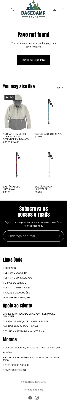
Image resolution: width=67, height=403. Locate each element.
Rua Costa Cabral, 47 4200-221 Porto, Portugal (32, 347)
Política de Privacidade (17, 277)
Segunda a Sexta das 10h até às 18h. (25, 331)
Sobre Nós (9, 268)
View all (60, 87)
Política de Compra (15, 272)
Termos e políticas (33, 389)
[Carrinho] (62, 9)
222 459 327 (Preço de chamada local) (26, 321)
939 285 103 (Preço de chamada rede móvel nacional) (29, 315)
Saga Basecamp (37, 382)
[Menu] (4, 9)
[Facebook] (30, 398)
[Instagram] (37, 398)
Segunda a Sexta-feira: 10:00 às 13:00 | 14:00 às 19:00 (31, 359)
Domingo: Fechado (14, 370)
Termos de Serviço (14, 282)
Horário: (8, 352)
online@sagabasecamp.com (20, 326)
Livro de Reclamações (17, 297)
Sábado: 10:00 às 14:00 (16, 365)
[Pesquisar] (12, 9)
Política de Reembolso (17, 287)
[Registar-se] (58, 236)
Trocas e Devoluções (16, 292)
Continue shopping (34, 60)
